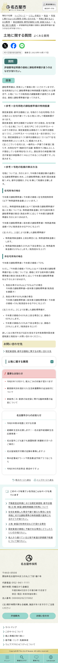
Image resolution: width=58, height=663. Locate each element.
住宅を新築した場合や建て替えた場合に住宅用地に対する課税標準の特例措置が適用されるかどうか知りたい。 (29, 515)
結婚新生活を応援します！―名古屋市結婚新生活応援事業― (30, 432)
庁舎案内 (15, 616)
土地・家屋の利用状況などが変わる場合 (27, 524)
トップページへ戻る (45, 480)
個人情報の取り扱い (14, 636)
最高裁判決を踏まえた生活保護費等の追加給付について (30, 390)
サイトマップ (11, 627)
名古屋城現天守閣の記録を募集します (25, 451)
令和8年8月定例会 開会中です (22, 469)
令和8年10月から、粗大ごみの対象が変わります (30, 381)
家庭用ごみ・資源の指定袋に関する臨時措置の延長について (30, 401)
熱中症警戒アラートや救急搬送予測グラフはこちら (29, 460)
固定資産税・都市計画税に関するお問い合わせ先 (28, 351)
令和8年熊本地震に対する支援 (21, 423)
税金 (46, 16)
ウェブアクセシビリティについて (20, 644)
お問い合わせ (42, 616)
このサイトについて (14, 632)
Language (51, 660)
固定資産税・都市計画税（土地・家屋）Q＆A (31, 22)
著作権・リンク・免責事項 (16, 640)
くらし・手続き (35, 16)
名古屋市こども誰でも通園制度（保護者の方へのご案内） (30, 442)
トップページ (20, 16)
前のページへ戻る (23, 480)
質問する (36, 660)
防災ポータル (49, 8)
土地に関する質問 (18, 361)
